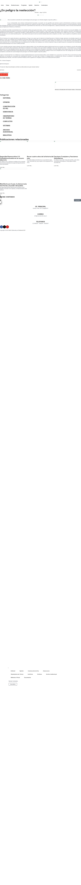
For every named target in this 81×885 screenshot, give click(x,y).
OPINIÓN (6, 102)
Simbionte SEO (21, 230)
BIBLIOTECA (7, 135)
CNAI (9, 230)
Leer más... (2, 167)
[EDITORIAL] (1, 98)
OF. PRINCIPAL (40, 206)
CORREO (40, 214)
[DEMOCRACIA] (1, 112)
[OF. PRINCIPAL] (40, 204)
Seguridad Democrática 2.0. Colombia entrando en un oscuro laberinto (12, 158)
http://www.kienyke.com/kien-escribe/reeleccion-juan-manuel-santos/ (22, 67)
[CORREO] (40, 211)
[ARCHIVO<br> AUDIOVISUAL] (1, 130)
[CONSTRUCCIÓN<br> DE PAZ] (1, 107)
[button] (1, 74)
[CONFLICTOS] (1, 121)
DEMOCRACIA (8, 112)
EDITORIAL (7, 98)
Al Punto (37, 12)
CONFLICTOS (7, 121)
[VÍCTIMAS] (1, 126)
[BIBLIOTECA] (1, 135)
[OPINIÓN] (1, 102)
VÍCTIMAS (6, 125)
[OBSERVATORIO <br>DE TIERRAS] (1, 116)
